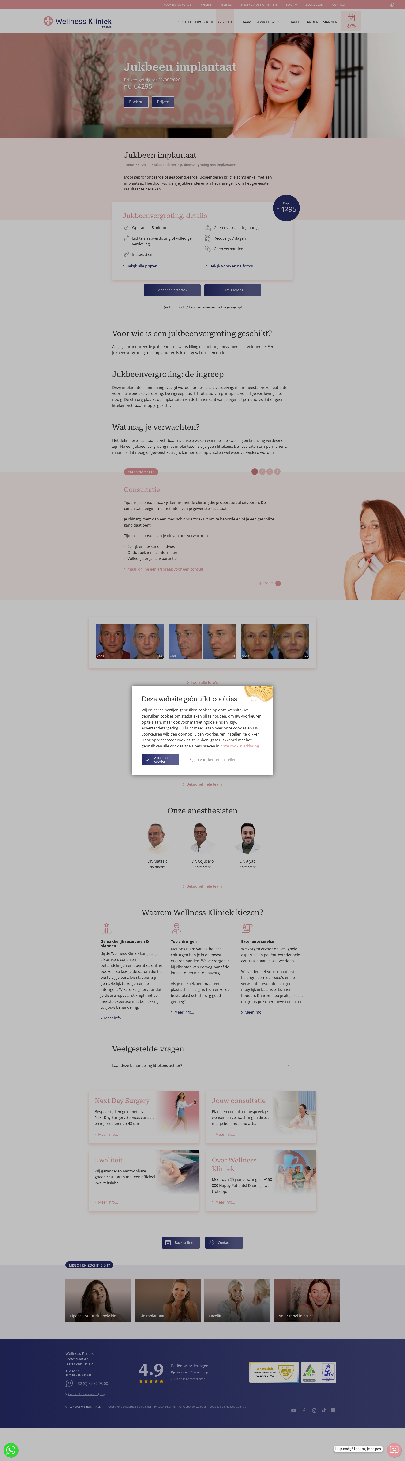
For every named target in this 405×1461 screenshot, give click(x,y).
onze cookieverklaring (240, 746)
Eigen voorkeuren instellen (212, 759)
